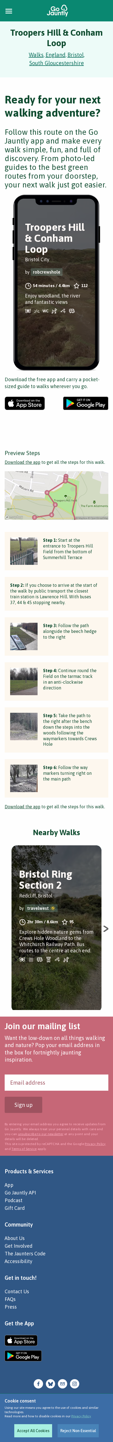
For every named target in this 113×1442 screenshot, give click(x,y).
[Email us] (62, 1383)
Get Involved (18, 1246)
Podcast (13, 1200)
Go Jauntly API (20, 1193)
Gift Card (15, 1208)
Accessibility (18, 1261)
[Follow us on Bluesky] (50, 1383)
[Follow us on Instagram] (74, 1383)
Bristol (75, 55)
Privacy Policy (81, 1416)
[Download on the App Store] (25, 403)
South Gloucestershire (56, 63)
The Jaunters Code (25, 1253)
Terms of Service (24, 1149)
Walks (36, 55)
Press (11, 1307)
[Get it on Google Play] (85, 403)
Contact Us (17, 1291)
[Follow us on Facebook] (38, 1383)
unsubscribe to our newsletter (40, 1134)
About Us (15, 1238)
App (9, 1185)
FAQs (10, 1299)
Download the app (22, 462)
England (56, 55)
